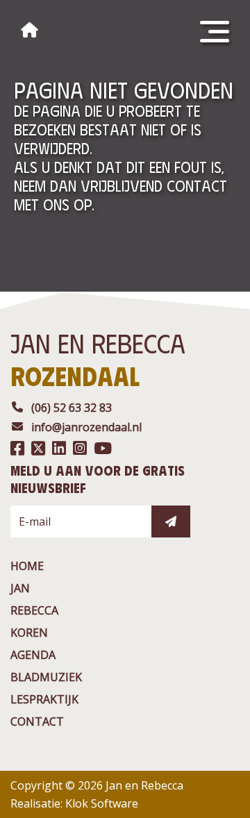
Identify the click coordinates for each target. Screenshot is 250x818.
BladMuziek (46, 677)
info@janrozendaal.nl (86, 427)
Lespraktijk (44, 699)
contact (37, 721)
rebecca (34, 610)
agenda (33, 654)
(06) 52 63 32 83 (71, 407)
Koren (29, 632)
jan (20, 588)
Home (27, 566)
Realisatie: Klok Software (74, 803)
